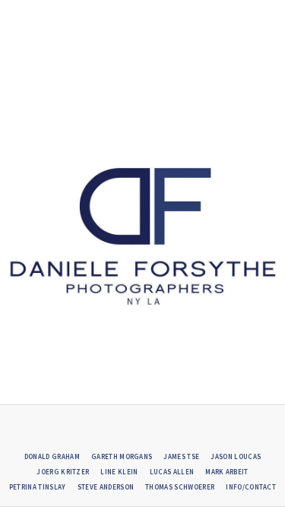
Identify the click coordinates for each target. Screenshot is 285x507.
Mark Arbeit (227, 471)
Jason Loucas (236, 456)
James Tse (181, 456)
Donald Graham (52, 456)
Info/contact (251, 487)
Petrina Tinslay (37, 487)
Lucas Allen (172, 471)
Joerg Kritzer (62, 471)
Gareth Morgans (121, 456)
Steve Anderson (106, 487)
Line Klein (119, 471)
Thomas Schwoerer (179, 487)
